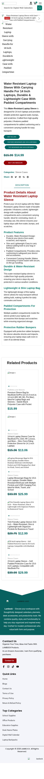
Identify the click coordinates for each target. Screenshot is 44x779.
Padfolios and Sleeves (16, 390)
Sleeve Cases (21, 172)
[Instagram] (8, 666)
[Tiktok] (13, 666)
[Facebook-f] (3, 666)
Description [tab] (22, 185)
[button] (31, 3)
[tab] (22, 186)
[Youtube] (17, 666)
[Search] (39, 7)
